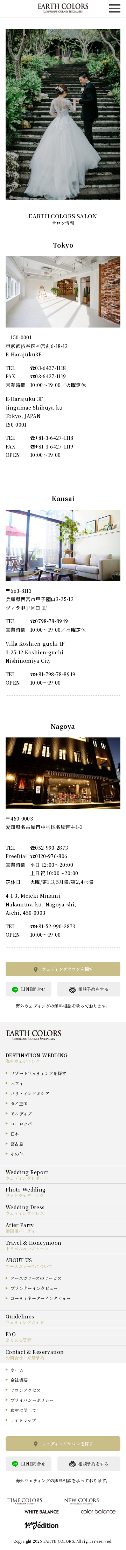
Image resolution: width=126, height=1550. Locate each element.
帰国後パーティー (23, 1231)
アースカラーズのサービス (36, 1278)
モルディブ (21, 1113)
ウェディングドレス (25, 1213)
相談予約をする (93, 989)
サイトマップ (23, 1420)
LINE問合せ (33, 989)
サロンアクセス (25, 1390)
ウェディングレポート (27, 1178)
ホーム (16, 1370)
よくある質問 (18, 1340)
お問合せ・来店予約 (25, 1358)
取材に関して (23, 1410)
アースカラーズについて (29, 1266)
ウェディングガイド (25, 1322)
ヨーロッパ (21, 1124)
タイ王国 (19, 1103)
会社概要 (19, 1380)
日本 (14, 1134)
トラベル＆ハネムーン (27, 1248)
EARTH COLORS (58, 1541)
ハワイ (16, 1083)
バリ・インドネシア (29, 1093)
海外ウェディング (23, 1061)
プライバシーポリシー (32, 1400)
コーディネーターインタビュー (40, 1298)
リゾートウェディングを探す (38, 1073)
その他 (16, 1154)
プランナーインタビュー (34, 1288)
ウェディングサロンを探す (67, 969)
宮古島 (16, 1144)
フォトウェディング (25, 1195)
